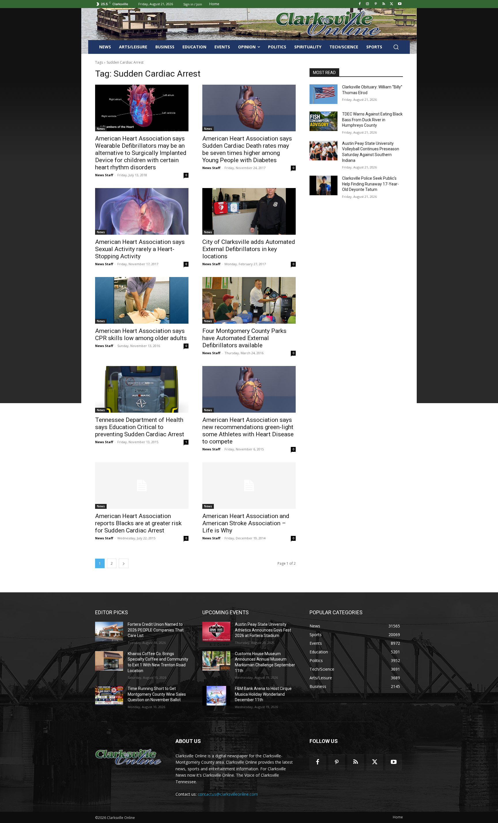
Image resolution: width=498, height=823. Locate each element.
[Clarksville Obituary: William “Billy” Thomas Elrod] (323, 94)
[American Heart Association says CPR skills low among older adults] (141, 300)
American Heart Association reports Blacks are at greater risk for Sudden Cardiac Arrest (138, 523)
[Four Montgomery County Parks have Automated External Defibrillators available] (249, 300)
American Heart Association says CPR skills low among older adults (141, 334)
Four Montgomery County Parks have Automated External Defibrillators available (244, 338)
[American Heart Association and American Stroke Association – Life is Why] (249, 485)
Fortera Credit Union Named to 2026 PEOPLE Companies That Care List (156, 630)
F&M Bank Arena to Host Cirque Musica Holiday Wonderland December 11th (263, 694)
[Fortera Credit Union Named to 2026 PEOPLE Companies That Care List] (109, 631)
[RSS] (383, 4)
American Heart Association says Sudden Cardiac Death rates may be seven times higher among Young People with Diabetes (247, 149)
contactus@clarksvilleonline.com (228, 794)
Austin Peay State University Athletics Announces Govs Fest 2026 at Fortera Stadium (263, 630)
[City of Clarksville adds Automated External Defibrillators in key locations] (249, 211)
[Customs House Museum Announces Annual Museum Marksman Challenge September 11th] (216, 661)
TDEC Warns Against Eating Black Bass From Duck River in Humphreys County (372, 120)
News (101, 129)
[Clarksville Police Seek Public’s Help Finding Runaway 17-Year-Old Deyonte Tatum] (323, 185)
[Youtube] (399, 4)
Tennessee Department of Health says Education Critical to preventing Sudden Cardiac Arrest (139, 427)
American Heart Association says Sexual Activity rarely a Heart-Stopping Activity (140, 249)
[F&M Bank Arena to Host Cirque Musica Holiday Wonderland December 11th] (216, 696)
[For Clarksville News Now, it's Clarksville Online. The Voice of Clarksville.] (128, 757)
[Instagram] (367, 4)
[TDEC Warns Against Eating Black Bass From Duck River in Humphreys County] (323, 121)
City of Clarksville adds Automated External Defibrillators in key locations (248, 249)
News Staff (104, 175)
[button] (396, 47)
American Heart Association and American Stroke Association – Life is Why (245, 523)
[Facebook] (359, 4)
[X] (391, 4)
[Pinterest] (375, 4)
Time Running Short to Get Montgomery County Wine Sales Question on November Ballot (157, 694)
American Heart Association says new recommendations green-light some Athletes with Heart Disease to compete (248, 430)
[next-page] (124, 563)
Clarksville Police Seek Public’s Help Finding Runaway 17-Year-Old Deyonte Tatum (370, 184)
